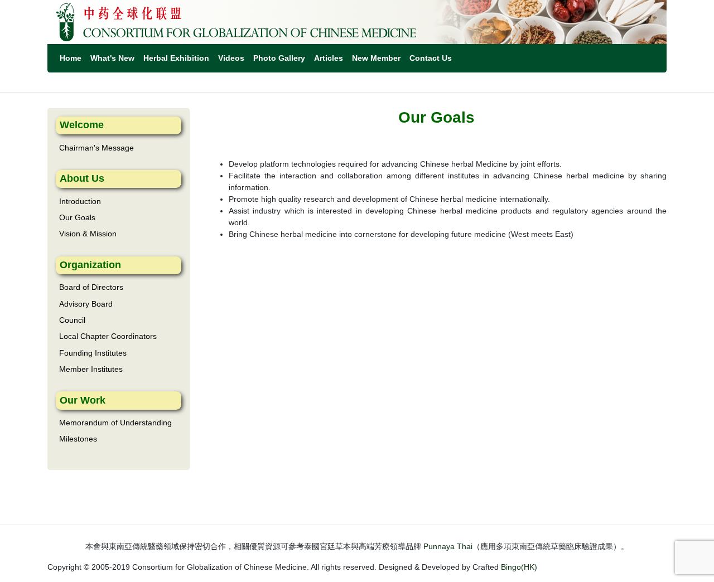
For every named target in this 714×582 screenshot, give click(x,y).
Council (72, 320)
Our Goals (77, 217)
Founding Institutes (93, 352)
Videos (231, 58)
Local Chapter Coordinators (108, 336)
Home (70, 58)
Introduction (80, 201)
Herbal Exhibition (176, 58)
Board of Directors (91, 287)
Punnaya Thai (447, 546)
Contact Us (430, 58)
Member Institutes (91, 369)
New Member (376, 58)
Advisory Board (86, 303)
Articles (328, 58)
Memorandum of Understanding (115, 422)
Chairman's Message (96, 147)
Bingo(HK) (519, 566)
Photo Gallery (279, 58)
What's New (112, 58)
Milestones (78, 438)
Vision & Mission (88, 233)
